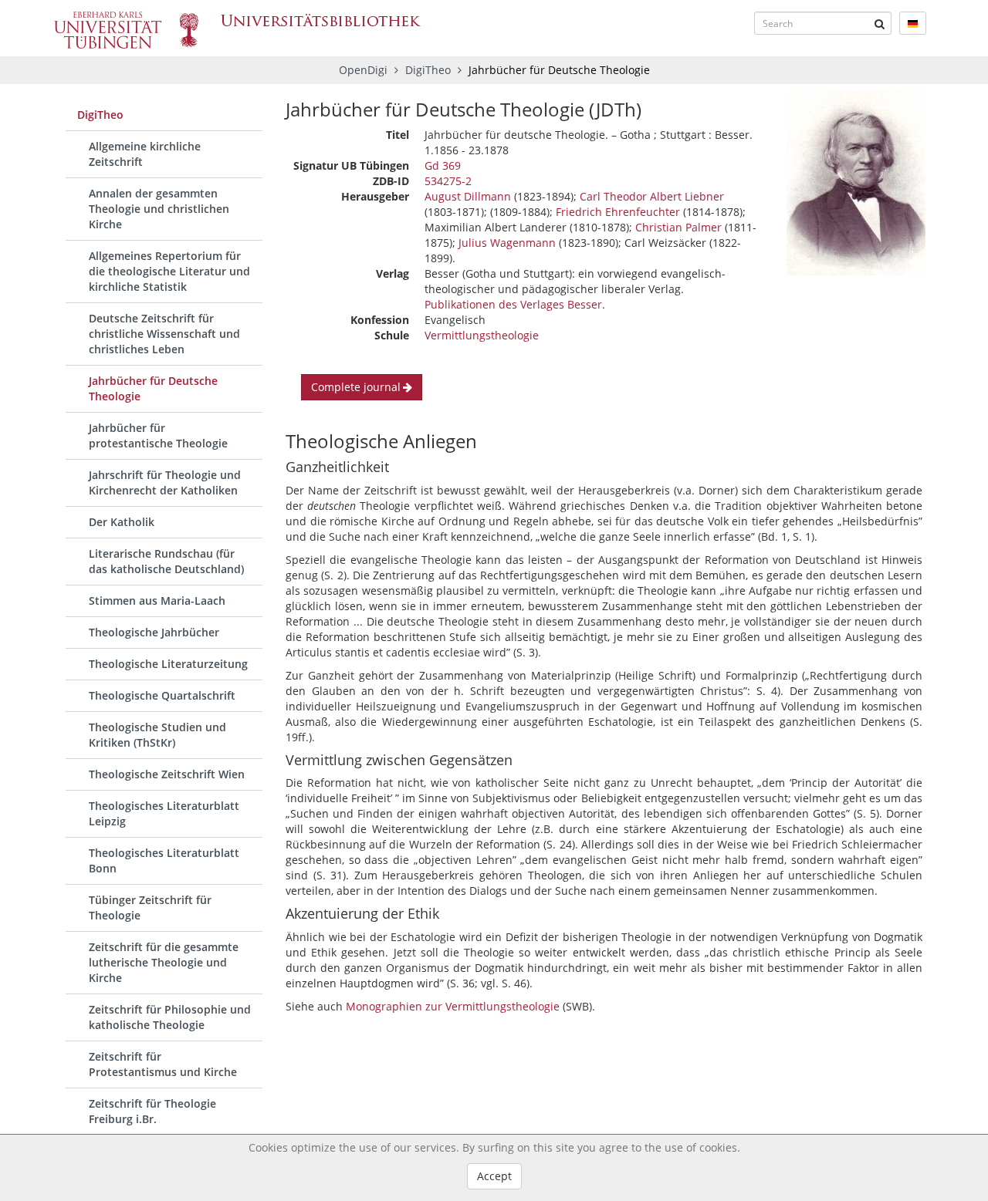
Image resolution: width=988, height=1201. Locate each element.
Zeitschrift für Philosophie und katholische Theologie (170, 1017)
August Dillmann (468, 196)
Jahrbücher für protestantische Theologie (158, 435)
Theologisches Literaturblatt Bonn (164, 860)
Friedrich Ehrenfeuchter (618, 211)
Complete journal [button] (356, 387)
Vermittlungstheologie (482, 335)
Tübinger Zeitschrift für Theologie (150, 907)
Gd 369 (443, 165)
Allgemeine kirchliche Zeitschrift (145, 154)
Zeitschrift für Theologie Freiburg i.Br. (152, 1111)
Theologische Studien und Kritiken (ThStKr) (157, 735)
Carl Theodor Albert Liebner (652, 196)
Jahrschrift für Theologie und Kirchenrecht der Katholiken (165, 482)
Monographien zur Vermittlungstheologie (453, 1006)
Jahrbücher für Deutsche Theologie (153, 388)
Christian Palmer (678, 227)
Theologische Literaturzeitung (168, 663)
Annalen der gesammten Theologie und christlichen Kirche (159, 208)
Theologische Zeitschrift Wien (167, 774)
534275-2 (448, 181)
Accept (494, 1176)
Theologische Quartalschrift (162, 695)
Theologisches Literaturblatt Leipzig (164, 813)
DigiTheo (429, 69)
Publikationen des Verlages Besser (513, 304)
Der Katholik (121, 521)
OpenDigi (363, 69)
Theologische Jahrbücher (154, 632)
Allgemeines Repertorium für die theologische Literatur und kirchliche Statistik (169, 271)
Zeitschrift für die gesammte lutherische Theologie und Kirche (164, 962)
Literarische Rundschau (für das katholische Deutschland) (166, 561)
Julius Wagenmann (507, 242)
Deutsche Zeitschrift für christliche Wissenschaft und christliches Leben (164, 333)
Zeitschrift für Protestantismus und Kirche (163, 1064)
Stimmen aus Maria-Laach (157, 600)
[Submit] (880, 23)
